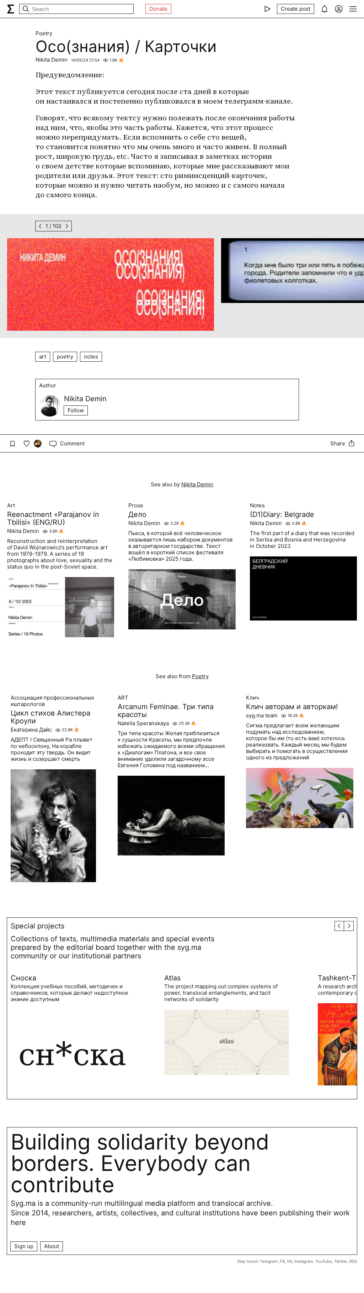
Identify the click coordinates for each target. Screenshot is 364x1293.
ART (123, 698)
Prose (135, 505)
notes (91, 356)
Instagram (303, 1261)
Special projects (37, 926)
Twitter (340, 1261)
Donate (158, 8)
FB (282, 1261)
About (51, 1246)
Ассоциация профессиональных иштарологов (52, 701)
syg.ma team (262, 715)
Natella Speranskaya (143, 723)
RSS (353, 1261)
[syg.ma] (10, 9)
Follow (76, 410)
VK (289, 1261)
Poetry (44, 33)
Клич (252, 698)
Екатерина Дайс (31, 730)
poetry (65, 356)
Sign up (23, 1246)
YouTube (323, 1261)
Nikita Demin (52, 59)
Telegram (269, 1261)
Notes (257, 505)
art (42, 356)
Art (11, 505)
